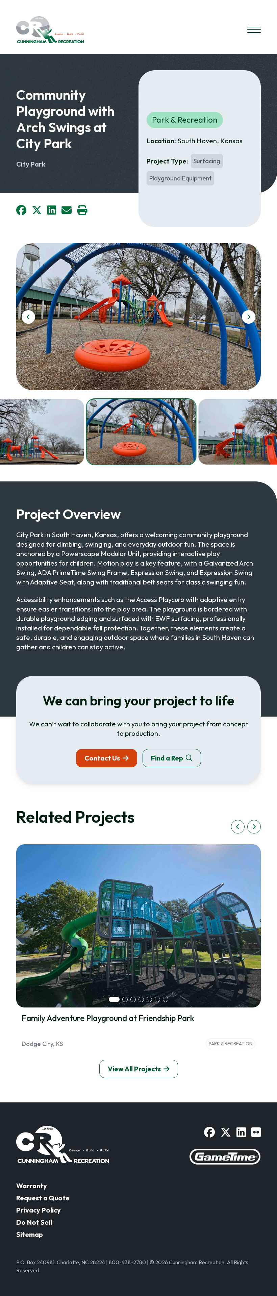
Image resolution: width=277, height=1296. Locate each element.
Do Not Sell (34, 1222)
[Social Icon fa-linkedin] (241, 1132)
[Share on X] (37, 210)
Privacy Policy (38, 1210)
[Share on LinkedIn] (51, 210)
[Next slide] (248, 317)
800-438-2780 (127, 1262)
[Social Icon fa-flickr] (256, 1132)
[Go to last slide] (28, 317)
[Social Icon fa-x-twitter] (225, 1132)
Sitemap (29, 1234)
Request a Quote (43, 1198)
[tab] (114, 999)
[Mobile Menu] (254, 30)
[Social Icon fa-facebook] (209, 1132)
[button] (141, 432)
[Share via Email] (66, 210)
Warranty (31, 1185)
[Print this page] (82, 210)
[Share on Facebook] (21, 210)
